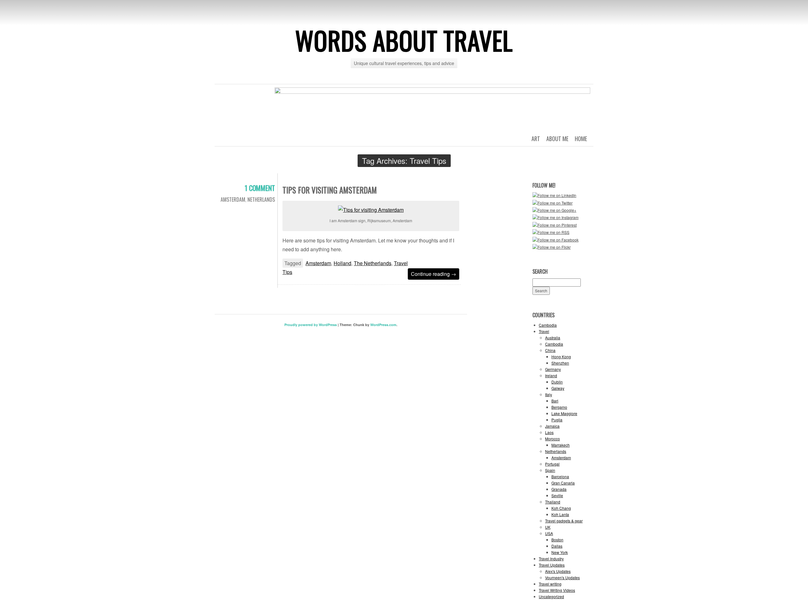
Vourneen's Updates (562, 577)
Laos (549, 432)
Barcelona (560, 476)
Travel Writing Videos (557, 590)
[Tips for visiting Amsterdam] (371, 209)
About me (557, 138)
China (550, 350)
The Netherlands (372, 263)
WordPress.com (383, 324)
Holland (342, 263)
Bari (554, 400)
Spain (550, 470)
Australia (552, 337)
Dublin (557, 381)
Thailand (552, 501)
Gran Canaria (563, 482)
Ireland (551, 375)
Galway (557, 388)
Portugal (552, 464)
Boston (557, 539)
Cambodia (548, 325)
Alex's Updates (558, 571)
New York (559, 552)
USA (549, 533)
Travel (544, 331)
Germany (553, 369)
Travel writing (550, 583)
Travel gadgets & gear (564, 520)
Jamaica (552, 426)
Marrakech (560, 445)
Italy (548, 394)
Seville (557, 495)
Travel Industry (551, 558)
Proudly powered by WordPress (310, 324)
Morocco (552, 438)
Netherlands (261, 199)
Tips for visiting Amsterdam (329, 190)
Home (581, 138)
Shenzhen (560, 363)
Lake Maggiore (564, 413)
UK (547, 527)
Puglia (556, 419)
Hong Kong (561, 356)
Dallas (556, 546)
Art (536, 138)
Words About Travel (404, 40)
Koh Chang (561, 508)
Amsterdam (233, 199)
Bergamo (559, 407)
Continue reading (433, 273)
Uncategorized (551, 596)
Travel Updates (552, 565)
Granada (559, 489)
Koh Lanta (560, 514)
